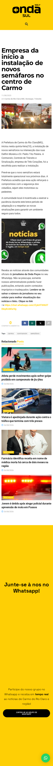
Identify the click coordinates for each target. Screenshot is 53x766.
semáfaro (35, 334)
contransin (22, 334)
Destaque (29, 99)
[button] (26, 24)
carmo (11, 334)
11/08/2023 (6, 95)
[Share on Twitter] (40, 323)
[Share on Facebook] (25, 323)
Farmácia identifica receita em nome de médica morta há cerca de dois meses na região (24, 462)
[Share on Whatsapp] (32, 323)
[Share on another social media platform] (48, 323)
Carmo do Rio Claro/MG (15, 99)
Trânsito (37, 99)
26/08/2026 (8, 384)
